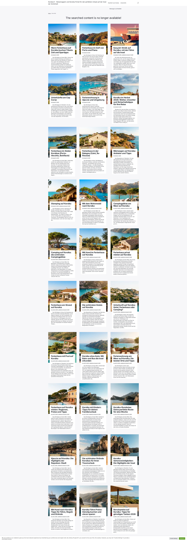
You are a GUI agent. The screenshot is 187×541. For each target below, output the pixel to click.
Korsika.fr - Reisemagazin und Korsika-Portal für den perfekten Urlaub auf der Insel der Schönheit (77, 3)
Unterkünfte (123, 3)
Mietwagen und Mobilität (115, 8)
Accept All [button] (182, 538)
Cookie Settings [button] (173, 538)
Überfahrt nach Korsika (113, 3)
